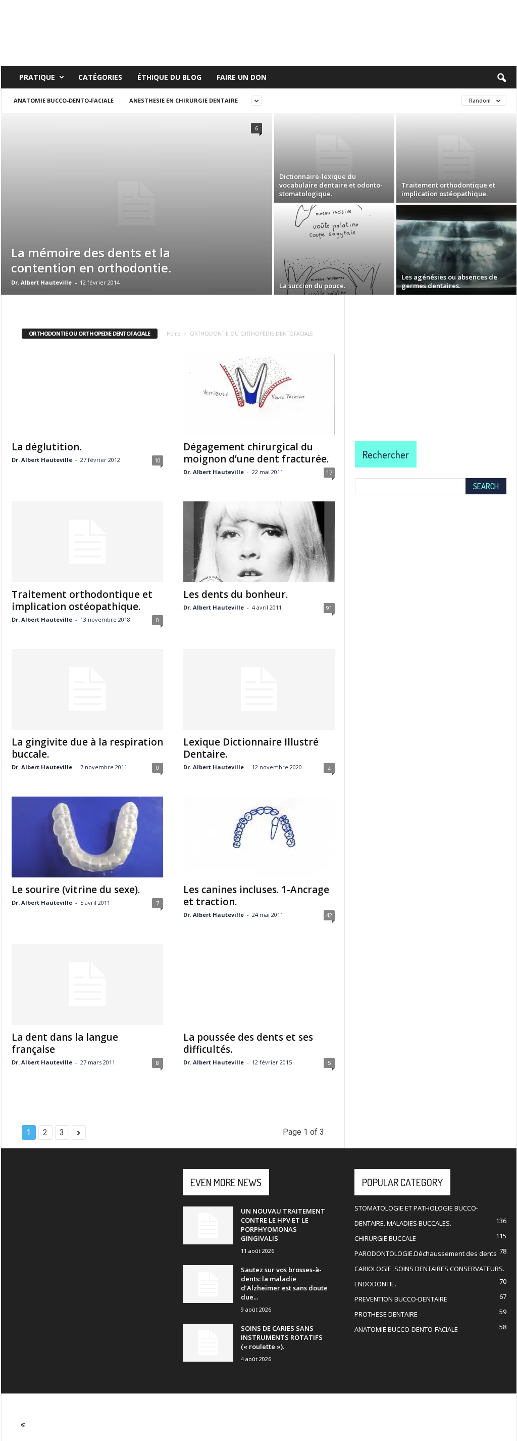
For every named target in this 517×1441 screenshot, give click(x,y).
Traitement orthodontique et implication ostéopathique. (82, 600)
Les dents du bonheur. (235, 594)
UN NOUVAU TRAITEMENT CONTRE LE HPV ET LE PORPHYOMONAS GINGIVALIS (283, 1224)
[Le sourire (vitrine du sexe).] (87, 837)
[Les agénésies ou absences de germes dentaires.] (456, 250)
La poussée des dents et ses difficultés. (248, 1043)
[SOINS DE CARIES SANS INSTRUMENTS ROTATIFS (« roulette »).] (208, 1343)
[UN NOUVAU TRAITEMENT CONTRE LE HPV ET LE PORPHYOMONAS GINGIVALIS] (208, 1225)
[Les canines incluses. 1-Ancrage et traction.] (259, 837)
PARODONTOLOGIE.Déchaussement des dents (425, 1253)
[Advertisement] (430, 358)
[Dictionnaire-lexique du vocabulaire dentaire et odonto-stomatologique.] (334, 158)
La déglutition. (46, 446)
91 (329, 608)
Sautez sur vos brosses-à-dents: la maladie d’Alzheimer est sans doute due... (284, 1283)
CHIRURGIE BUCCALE (385, 1238)
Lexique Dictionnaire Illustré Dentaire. (251, 748)
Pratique (37, 77)
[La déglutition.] (87, 394)
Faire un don (242, 77)
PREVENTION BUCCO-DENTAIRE (400, 1299)
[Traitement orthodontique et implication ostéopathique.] (456, 158)
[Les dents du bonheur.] (259, 541)
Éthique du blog (169, 77)
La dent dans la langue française (65, 1043)
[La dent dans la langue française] (87, 984)
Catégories (100, 77)
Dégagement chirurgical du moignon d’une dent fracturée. (256, 453)
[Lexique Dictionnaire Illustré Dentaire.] (259, 689)
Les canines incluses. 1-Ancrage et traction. (256, 895)
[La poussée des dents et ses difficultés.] (259, 984)
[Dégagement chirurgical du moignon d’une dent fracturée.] (259, 394)
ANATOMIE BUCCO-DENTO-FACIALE (64, 100)
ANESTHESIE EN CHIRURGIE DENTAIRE (183, 100)
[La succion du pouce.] (334, 250)
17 (329, 472)
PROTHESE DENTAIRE (386, 1314)
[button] (501, 78)
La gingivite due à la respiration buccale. (87, 748)
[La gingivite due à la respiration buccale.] (87, 689)
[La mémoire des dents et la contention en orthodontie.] (136, 204)
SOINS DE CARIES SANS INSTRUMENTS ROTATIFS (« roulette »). (282, 1337)
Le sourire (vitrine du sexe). (76, 889)
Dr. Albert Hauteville (41, 282)
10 (157, 460)
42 (329, 915)
